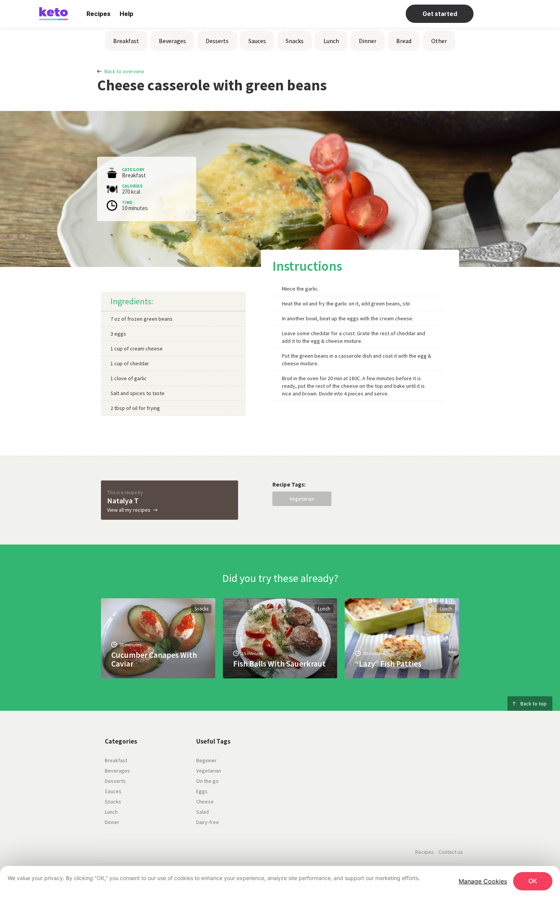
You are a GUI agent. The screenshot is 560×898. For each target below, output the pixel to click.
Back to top (533, 703)
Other (439, 41)
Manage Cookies (483, 881)
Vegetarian (302, 498)
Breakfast (126, 41)
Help (126, 14)
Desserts (217, 41)
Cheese (205, 801)
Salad (202, 811)
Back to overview (124, 71)
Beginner (206, 760)
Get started (439, 14)
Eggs (202, 791)
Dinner (367, 41)
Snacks (295, 41)
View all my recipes (128, 509)
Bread (403, 41)
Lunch (331, 41)
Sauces (257, 41)
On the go (207, 781)
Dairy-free (207, 822)
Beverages (172, 41)
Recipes (98, 14)
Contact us (450, 851)
